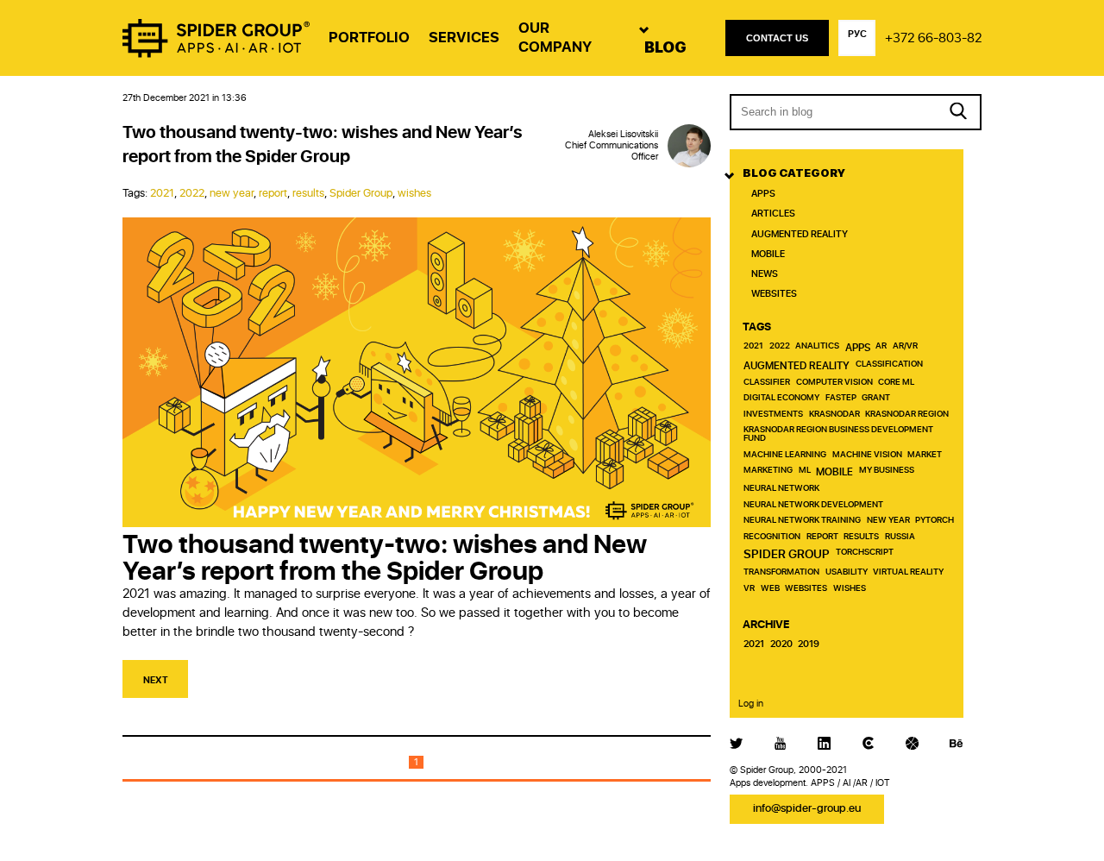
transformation (781, 572)
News (764, 274)
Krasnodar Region (907, 414)
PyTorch (934, 521)
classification (889, 364)
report (273, 193)
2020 (781, 644)
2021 (162, 193)
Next (155, 680)
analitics (817, 346)
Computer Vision (834, 383)
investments (773, 414)
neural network (781, 489)
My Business (886, 470)
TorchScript (865, 552)
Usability (846, 572)
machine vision (867, 455)
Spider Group (360, 193)
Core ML (896, 383)
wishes (414, 193)
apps (857, 348)
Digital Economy (781, 398)
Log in (750, 703)
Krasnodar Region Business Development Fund (838, 434)
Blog (665, 47)
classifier (766, 383)
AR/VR (905, 346)
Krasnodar (834, 414)
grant (876, 398)
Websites (774, 294)
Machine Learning (784, 455)
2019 (808, 644)
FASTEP (840, 398)
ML (805, 470)
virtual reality (908, 572)
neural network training (802, 521)
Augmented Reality (799, 234)
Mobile (768, 254)
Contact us (777, 38)
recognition (771, 537)
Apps (763, 193)
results (308, 193)
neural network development (813, 505)
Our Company (555, 37)
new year (232, 193)
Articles (773, 213)
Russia (900, 537)
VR (749, 589)
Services (464, 37)
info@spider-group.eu (807, 808)
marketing (768, 470)
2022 (191, 193)
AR (881, 346)
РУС (857, 34)
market (924, 455)
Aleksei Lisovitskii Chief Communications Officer (611, 145)
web (770, 589)
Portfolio (369, 37)
